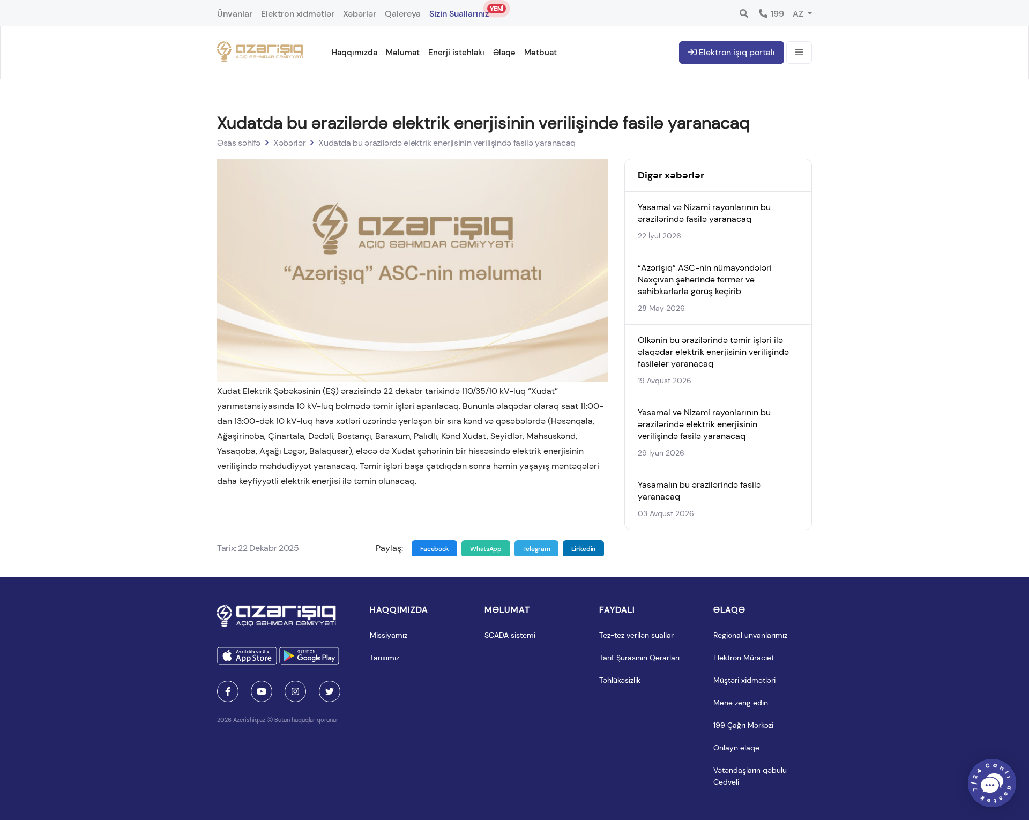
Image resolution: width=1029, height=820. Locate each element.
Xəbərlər (359, 13)
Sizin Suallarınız (459, 11)
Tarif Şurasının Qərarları (639, 657)
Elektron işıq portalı (736, 52)
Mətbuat (540, 52)
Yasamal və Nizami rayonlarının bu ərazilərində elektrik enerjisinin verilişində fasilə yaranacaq (704, 424)
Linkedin (583, 549)
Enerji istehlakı (456, 52)
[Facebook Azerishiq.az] (227, 691)
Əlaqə (504, 52)
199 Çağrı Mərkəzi (743, 725)
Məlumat (403, 52)
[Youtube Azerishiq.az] (261, 691)
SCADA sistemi (509, 635)
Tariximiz (384, 657)
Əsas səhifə (238, 142)
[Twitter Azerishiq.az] (329, 691)
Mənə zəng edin (740, 702)
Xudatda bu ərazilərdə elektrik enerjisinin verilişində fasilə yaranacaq (447, 142)
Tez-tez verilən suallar (636, 635)
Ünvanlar (234, 13)
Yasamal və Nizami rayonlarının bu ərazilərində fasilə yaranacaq (704, 213)
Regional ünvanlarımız (750, 635)
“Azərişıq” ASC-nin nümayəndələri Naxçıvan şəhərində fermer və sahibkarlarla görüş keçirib (705, 279)
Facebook (434, 549)
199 (776, 13)
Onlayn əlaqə (736, 747)
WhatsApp (486, 549)
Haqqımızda (354, 52)
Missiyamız (388, 635)
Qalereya (403, 13)
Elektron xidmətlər (297, 13)
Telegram (536, 549)
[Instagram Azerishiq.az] (295, 691)
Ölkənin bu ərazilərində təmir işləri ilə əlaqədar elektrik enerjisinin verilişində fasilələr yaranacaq (713, 351)
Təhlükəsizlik (619, 680)
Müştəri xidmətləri (744, 680)
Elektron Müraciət (743, 657)
